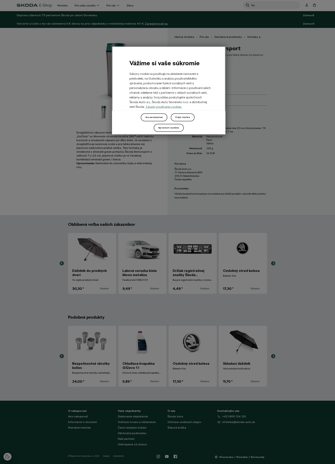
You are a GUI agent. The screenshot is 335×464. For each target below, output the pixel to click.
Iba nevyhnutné (154, 117)
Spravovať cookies (168, 128)
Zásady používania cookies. (164, 107)
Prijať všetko (182, 117)
